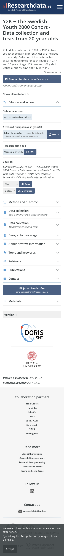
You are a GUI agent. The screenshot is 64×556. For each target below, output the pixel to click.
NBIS (32, 416)
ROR (31, 152)
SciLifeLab (32, 424)
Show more (51, 72)
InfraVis (32, 412)
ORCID (55, 135)
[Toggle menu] (59, 7)
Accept (10, 549)
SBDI (28, 420)
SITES (32, 429)
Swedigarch (32, 433)
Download (27, 190)
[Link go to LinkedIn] (32, 490)
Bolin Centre (32, 403)
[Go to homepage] (26, 7)
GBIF (35, 420)
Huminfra (32, 407)
